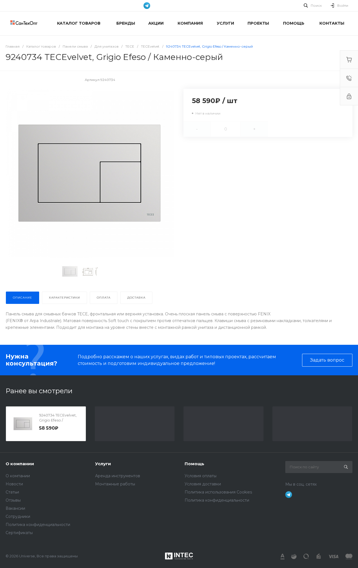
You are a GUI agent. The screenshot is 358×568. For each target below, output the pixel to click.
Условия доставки (203, 483)
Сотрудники (18, 516)
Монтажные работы (115, 483)
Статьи (12, 492)
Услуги (103, 463)
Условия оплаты (200, 475)
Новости (14, 483)
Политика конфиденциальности (38, 524)
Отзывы (13, 500)
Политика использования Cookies (218, 492)
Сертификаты (19, 532)
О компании (20, 463)
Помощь (194, 463)
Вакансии (15, 508)
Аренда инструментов (117, 475)
